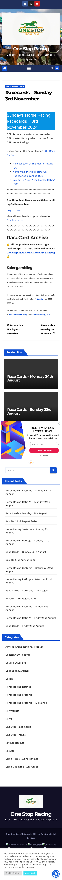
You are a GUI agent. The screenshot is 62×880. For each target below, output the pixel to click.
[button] (42, 429)
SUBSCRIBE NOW (44, 450)
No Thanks (43, 456)
